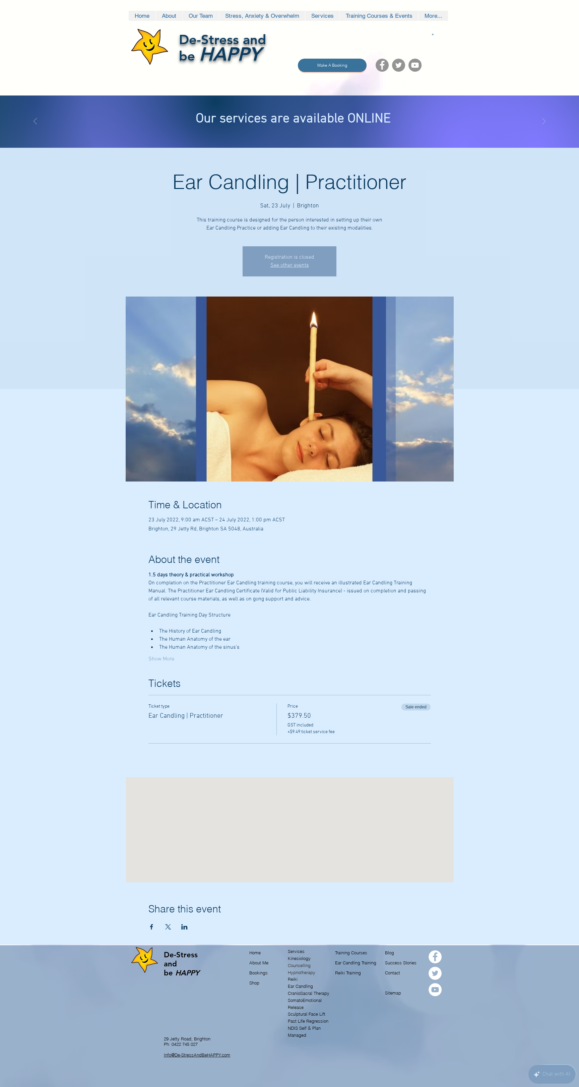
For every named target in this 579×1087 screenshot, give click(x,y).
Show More (161, 659)
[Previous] (35, 122)
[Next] (543, 122)
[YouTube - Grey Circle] (415, 65)
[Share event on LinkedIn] (184, 927)
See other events (289, 265)
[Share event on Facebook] (151, 927)
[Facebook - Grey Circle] (382, 65)
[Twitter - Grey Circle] (398, 65)
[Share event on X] (168, 927)
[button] (433, 34)
